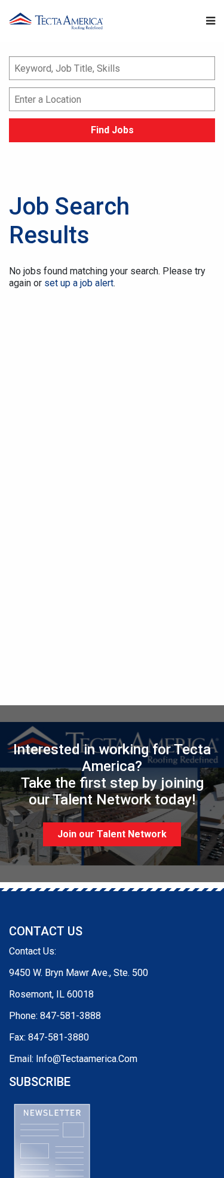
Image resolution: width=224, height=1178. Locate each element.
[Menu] (210, 21)
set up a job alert (78, 283)
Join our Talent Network (112, 834)
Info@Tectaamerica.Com (86, 1058)
